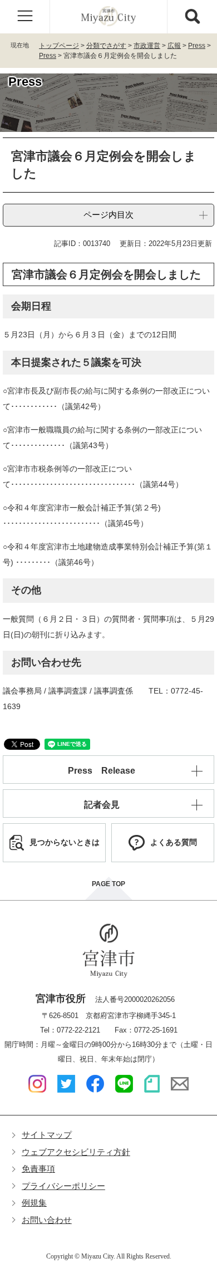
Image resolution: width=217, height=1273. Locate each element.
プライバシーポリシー (63, 1186)
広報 (174, 46)
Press (196, 46)
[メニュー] (25, 16)
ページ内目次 (108, 214)
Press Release (101, 770)
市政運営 (147, 46)
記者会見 (102, 804)
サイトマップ (47, 1134)
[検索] (192, 16)
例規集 (34, 1202)
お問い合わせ (47, 1220)
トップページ (59, 46)
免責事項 (38, 1168)
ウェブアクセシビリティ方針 (76, 1152)
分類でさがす (106, 46)
